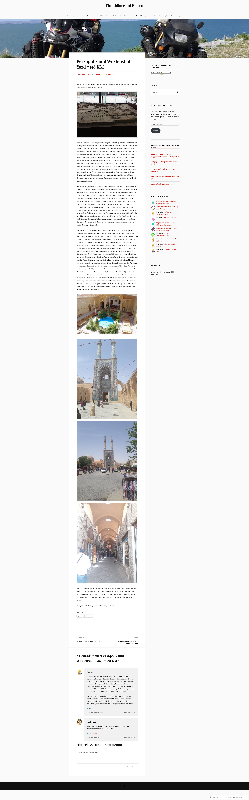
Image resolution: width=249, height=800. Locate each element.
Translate (167, 75)
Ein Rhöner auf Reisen (124, 5)
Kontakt (139, 16)
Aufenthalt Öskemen (169, 217)
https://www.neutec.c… (163, 223)
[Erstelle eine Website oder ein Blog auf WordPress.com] (124, 786)
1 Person (94, 733)
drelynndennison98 (162, 201)
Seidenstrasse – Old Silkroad (97, 16)
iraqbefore (91, 722)
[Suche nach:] (165, 92)
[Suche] (177, 92)
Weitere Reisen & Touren (121, 16)
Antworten (130, 712)
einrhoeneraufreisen (105, 75)
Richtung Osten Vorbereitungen (170, 16)
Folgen (155, 131)
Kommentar (130, 767)
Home (69, 16)
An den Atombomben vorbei (161, 184)
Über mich (151, 16)
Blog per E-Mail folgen (161, 105)
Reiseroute (79, 16)
